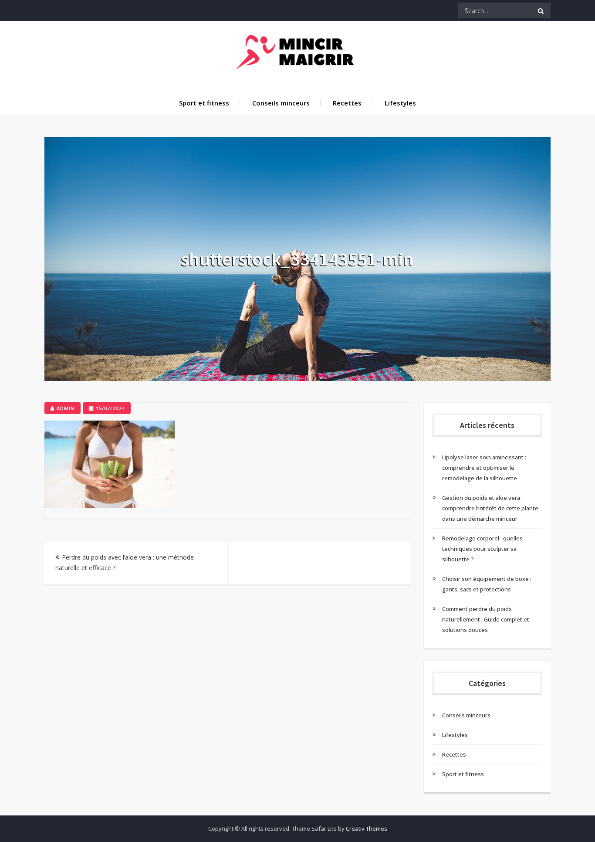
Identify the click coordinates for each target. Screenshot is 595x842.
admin (65, 408)
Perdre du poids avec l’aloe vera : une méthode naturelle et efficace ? (124, 562)
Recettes (347, 102)
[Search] (541, 10)
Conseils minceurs (281, 102)
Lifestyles (400, 102)
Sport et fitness (204, 102)
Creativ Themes (366, 828)
